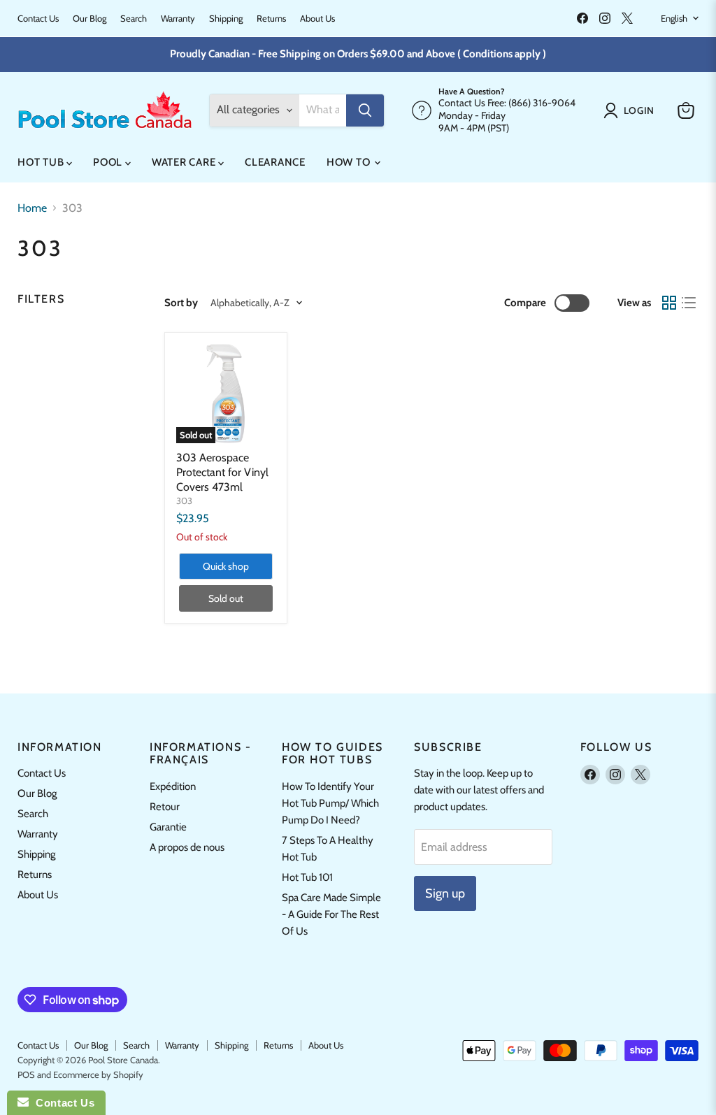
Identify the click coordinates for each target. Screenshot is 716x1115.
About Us (317, 18)
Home (32, 208)
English (674, 18)
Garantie (168, 827)
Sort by (181, 303)
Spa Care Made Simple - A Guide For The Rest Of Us (331, 914)
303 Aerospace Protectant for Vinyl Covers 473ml (222, 472)
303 (184, 500)
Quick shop (226, 566)
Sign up (445, 893)
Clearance (275, 162)
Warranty (178, 18)
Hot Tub (41, 162)
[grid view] (669, 302)
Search (133, 18)
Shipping (226, 18)
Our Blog (89, 18)
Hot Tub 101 (307, 877)
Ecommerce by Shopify (98, 1074)
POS (26, 1074)
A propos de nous (187, 847)
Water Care (185, 162)
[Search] (365, 110)
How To (350, 162)
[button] (631, 110)
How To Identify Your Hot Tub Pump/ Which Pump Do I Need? (330, 803)
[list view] (689, 302)
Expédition (173, 786)
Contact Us (38, 18)
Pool (109, 162)
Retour (165, 806)
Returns (271, 18)
